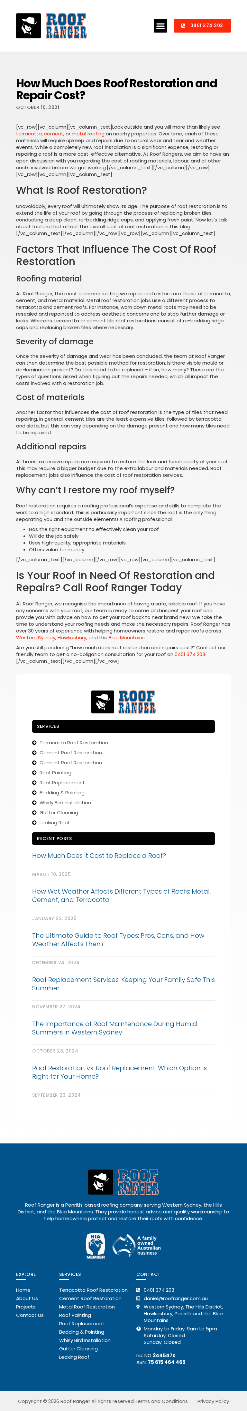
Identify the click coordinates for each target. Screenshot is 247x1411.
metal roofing (88, 133)
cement (53, 133)
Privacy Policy (213, 1401)
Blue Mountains (127, 637)
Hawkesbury (72, 637)
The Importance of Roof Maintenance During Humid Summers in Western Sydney (114, 1028)
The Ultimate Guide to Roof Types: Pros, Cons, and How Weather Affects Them (118, 939)
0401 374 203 (190, 654)
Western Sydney (35, 637)
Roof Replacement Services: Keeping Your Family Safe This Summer (123, 984)
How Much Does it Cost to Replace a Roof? (99, 855)
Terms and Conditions (161, 1401)
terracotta (29, 133)
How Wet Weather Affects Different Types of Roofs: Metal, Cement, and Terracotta (121, 895)
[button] (160, 26)
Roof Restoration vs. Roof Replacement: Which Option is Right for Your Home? (119, 1072)
